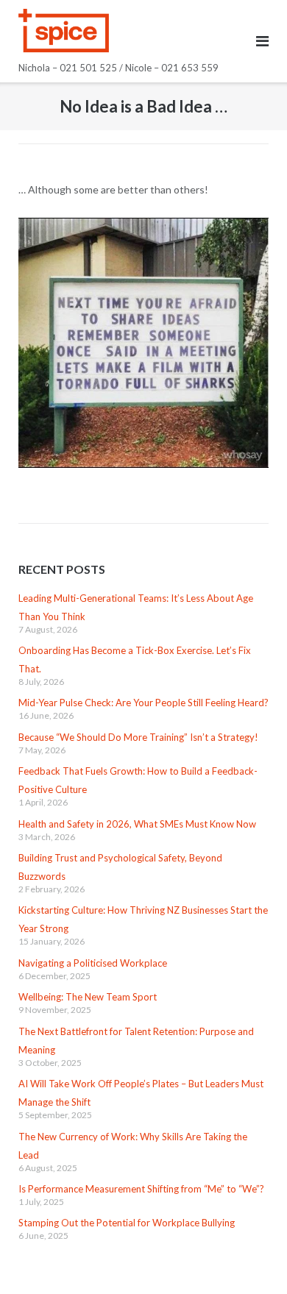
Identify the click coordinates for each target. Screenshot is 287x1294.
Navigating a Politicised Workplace (92, 963)
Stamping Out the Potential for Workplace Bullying (126, 1223)
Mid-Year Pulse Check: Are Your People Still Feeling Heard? (143, 702)
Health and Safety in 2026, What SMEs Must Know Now (137, 824)
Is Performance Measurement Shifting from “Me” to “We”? (141, 1189)
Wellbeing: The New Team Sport (87, 997)
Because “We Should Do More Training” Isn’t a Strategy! (138, 737)
